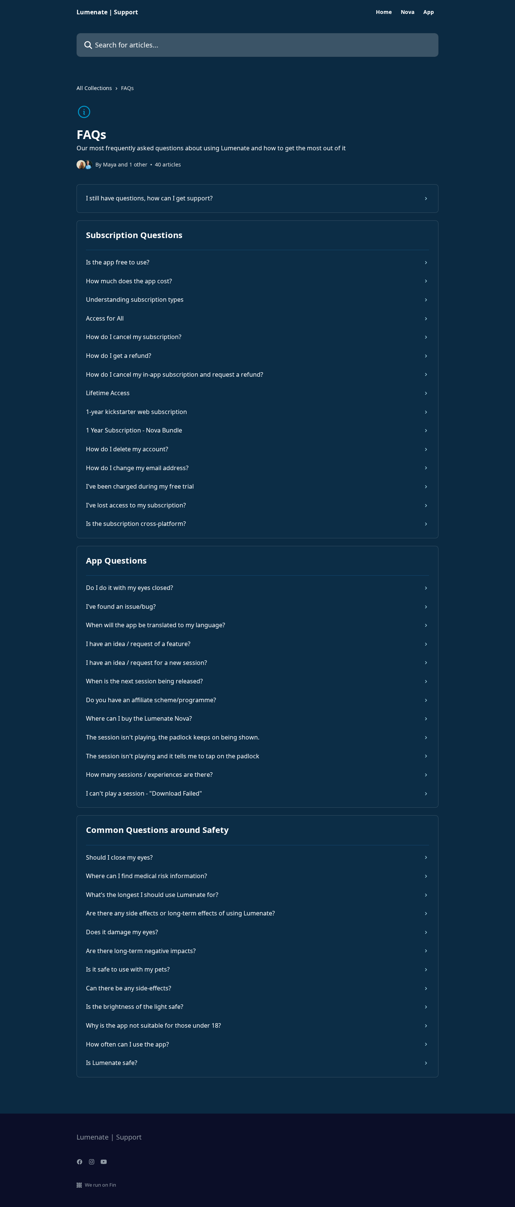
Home (384, 12)
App (428, 12)
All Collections (94, 88)
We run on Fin (100, 1184)
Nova (407, 12)
